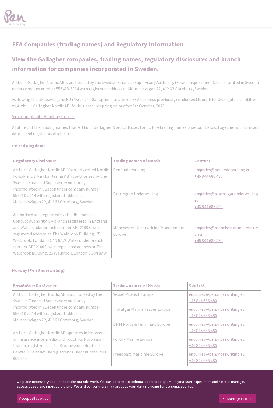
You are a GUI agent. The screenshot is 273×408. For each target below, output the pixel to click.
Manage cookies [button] (240, 398)
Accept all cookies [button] (34, 398)
